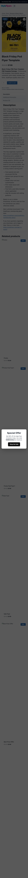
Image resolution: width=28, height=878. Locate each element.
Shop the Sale (14, 444)
